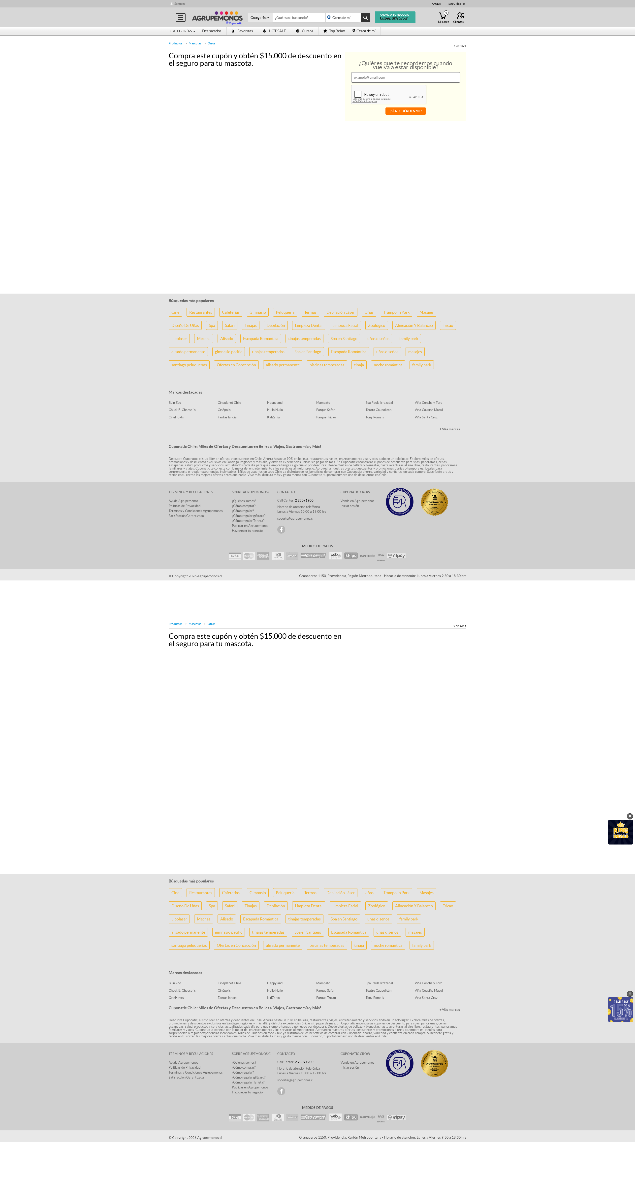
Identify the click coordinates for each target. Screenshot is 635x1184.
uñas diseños (378, 338)
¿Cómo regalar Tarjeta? (248, 521)
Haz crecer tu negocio (247, 531)
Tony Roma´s (375, 417)
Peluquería (285, 312)
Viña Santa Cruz (426, 417)
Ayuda (436, 3)
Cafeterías (231, 312)
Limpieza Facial (345, 325)
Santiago (180, 3)
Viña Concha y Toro (428, 403)
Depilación (276, 325)
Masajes (426, 312)
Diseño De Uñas (185, 325)
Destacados (212, 31)
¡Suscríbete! (456, 3)
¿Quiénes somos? (244, 501)
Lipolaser (179, 338)
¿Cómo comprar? (243, 506)
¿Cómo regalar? (243, 511)
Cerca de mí (366, 31)
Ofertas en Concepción (236, 365)
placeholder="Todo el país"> (346, 17)
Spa (212, 325)
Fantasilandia (227, 417)
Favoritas (245, 31)
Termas (310, 312)
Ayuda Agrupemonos (183, 501)
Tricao (448, 325)
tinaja (359, 365)
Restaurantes (200, 312)
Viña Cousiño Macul (429, 410)
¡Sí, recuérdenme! (405, 111)
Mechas (203, 338)
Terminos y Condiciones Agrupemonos (196, 511)
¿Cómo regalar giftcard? (248, 516)
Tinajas (251, 325)
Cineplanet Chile (229, 403)
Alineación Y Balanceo (414, 325)
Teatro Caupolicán (378, 410)
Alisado (226, 338)
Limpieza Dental (308, 325)
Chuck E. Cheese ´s (182, 410)
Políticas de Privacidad (184, 506)
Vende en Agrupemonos (357, 501)
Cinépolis (224, 410)
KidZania (273, 417)
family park (408, 338)
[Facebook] (281, 530)
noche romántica (388, 365)
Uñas (369, 312)
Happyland (275, 403)
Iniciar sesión (350, 506)
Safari (230, 325)
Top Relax (337, 31)
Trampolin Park (396, 312)
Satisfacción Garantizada (186, 516)
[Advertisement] (317, 258)
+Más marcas (450, 429)
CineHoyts (176, 417)
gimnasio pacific (228, 351)
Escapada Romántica (260, 338)
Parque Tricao (326, 417)
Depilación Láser (340, 312)
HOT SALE (277, 31)
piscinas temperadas (327, 365)
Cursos (307, 31)
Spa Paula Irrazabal (379, 403)
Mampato (323, 403)
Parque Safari (325, 410)
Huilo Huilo (275, 410)
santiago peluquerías (189, 365)
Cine (175, 312)
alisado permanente (188, 351)
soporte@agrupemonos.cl (295, 518)
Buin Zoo (175, 403)
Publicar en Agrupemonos (250, 526)
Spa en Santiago (344, 338)
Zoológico (376, 325)
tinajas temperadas (304, 338)
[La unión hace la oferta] (217, 17)
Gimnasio (258, 312)
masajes (415, 351)
